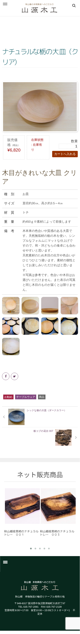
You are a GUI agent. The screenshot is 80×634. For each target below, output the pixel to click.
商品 (41, 396)
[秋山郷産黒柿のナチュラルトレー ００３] (58, 506)
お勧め (8, 396)
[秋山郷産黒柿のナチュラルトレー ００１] (22, 506)
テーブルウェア (25, 396)
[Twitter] (15, 376)
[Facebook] (6, 376)
